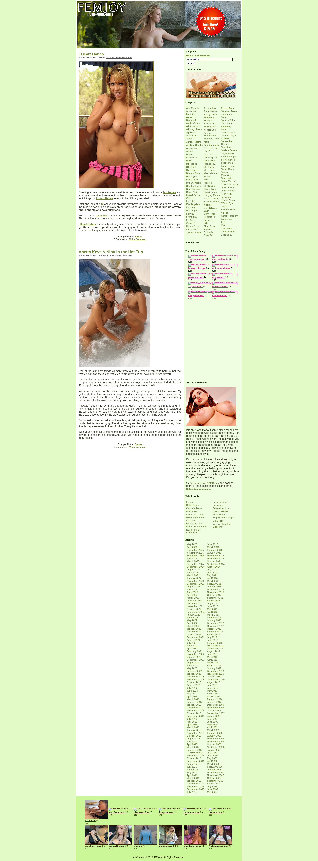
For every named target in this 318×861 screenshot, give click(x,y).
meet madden (211, 173)
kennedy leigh (211, 138)
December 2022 (195, 603)
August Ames (193, 148)
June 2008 (212, 755)
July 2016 (192, 766)
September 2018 (195, 716)
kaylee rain (210, 126)
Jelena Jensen (194, 232)
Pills (206, 223)
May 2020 (192, 668)
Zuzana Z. (226, 234)
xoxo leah (226, 228)
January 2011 (214, 668)
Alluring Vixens (194, 129)
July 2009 (212, 719)
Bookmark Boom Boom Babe (119, 57)
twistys (225, 206)
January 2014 (214, 586)
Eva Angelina (193, 204)
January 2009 (214, 735)
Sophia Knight (228, 156)
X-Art (223, 222)
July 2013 (212, 603)
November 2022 (195, 606)
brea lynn (191, 176)
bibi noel (191, 167)
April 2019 (192, 696)
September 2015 (195, 789)
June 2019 (192, 690)
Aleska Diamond (191, 118)
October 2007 (214, 778)
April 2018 (192, 724)
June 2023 (192, 592)
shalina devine (229, 150)
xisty (223, 225)
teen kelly (226, 193)
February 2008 (215, 766)
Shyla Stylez (227, 153)
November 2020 (195, 654)
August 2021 (193, 640)
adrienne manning (191, 112)
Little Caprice (210, 157)
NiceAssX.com (194, 523)
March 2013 (213, 614)
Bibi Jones (191, 163)
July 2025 (192, 558)
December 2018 (195, 707)
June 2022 (192, 617)
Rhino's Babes (220, 511)
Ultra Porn (218, 520)
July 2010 (212, 685)
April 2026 (192, 547)
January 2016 (194, 781)
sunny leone (228, 166)
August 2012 (213, 634)
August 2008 (213, 750)
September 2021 (195, 637)
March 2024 (193, 575)
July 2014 (212, 569)
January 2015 (214, 552)
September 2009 (216, 713)
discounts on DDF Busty (205, 483)
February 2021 (194, 651)
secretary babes (226, 128)
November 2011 (215, 645)
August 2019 (193, 685)
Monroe (208, 182)
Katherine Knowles (209, 119)
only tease (209, 213)
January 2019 (194, 704)
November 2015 (195, 786)
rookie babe (228, 108)
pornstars (218, 505)
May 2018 (192, 721)
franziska (191, 216)
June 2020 (192, 665)
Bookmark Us (202, 55)
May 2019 (192, 693)
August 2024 (193, 569)
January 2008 (214, 769)
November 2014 (215, 558)
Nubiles (208, 204)
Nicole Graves (211, 198)
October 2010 (214, 676)
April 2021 (192, 648)
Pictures (208, 220)
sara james (227, 123)
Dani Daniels (193, 189)
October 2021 (194, 634)
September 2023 (195, 583)
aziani (189, 151)
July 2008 (212, 752)
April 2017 (192, 744)
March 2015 (213, 547)
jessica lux (210, 108)
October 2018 (194, 713)
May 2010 (212, 690)
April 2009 (212, 727)
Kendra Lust (210, 129)
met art (207, 176)
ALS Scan (191, 135)
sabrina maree (229, 111)
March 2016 (193, 778)
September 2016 (195, 761)
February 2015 (215, 550)
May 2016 (192, 772)
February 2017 (194, 750)
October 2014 (214, 561)
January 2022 (194, 628)
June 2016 (192, 769)
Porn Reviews (220, 502)
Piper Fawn (210, 226)
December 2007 (215, 772)
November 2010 (215, 674)
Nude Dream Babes (196, 526)
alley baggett (193, 126)
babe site (101, 215)
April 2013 (212, 612)
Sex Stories (227, 147)
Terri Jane (226, 197)
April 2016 (192, 775)
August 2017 (193, 738)
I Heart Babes (91, 54)
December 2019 (195, 676)
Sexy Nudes (219, 514)
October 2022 (194, 609)
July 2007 (212, 786)
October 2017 (194, 735)
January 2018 (194, 730)
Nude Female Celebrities (193, 531)
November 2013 (215, 592)
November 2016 (195, 755)
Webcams (226, 219)
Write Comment (137, 239)
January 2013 (214, 620)
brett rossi (192, 179)
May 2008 (212, 758)
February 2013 (215, 617)
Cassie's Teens (194, 508)
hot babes (169, 192)
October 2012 (214, 628)
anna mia (191, 138)
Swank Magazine (226, 173)
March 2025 (193, 561)
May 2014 (212, 575)
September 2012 (216, 631)
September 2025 (195, 555)
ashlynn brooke (194, 145)
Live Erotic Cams (195, 514)
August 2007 (213, 783)
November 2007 (215, 775)
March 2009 (213, 730)
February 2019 (194, 702)
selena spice (228, 132)
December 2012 (215, 623)
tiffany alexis (228, 200)
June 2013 (212, 606)
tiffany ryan (227, 203)
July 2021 (192, 643)
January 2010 (214, 702)
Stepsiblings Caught (223, 517)
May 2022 (192, 620)
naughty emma (212, 195)
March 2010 (213, 696)
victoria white (228, 209)
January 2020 (194, 674)
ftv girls (190, 220)
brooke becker (194, 186)
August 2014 (213, 566)
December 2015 (195, 783)
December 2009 (215, 704)
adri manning (193, 108)
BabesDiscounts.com (198, 489)
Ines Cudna (192, 229)
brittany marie (193, 182)
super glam (227, 169)
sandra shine (228, 120)
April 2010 (212, 693)
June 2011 (212, 654)
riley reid (209, 235)
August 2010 (213, 682)
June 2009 (212, 721)
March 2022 (193, 626)
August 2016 (193, 764)
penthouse (209, 216)
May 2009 (212, 724)
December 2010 (215, 671)
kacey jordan (211, 114)
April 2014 (212, 578)
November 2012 (215, 626)
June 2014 (212, 572)
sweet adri (226, 178)
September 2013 (216, 597)
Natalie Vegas (211, 192)
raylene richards (208, 231)
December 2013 (215, 589)
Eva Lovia (191, 207)
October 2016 (194, 758)
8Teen (189, 502)
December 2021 (195, 631)
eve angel (191, 210)
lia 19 (207, 151)
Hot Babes (191, 511)
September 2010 (216, 679)
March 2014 (213, 581)
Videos (224, 212)
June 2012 (212, 640)
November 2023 (195, 581)
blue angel (191, 170)
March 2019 (193, 699)
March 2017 (193, 747)
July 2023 (192, 589)
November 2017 (195, 733)
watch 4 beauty (229, 216)
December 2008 (215, 738)
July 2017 (192, 741)
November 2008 (215, 741)
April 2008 (212, 761)
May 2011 (212, 657)
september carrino (227, 142)
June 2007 (212, 789)
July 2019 (192, 688)
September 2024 (195, 566)
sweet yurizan (228, 181)
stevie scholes (229, 159)
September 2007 (216, 781)
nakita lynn (210, 189)
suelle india (227, 162)
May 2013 (212, 609)
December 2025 (195, 550)
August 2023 (193, 586)
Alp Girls (190, 132)
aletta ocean (193, 123)
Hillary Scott (192, 226)
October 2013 (214, 595)
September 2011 (215, 648)
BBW (188, 160)
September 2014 (216, 564)
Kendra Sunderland (210, 134)
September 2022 (195, 612)
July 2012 (212, 637)
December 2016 (195, 752)
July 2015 (192, 792)
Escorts (190, 201)
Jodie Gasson (211, 111)
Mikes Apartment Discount (195, 519)
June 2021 (192, 645)
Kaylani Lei (209, 123)
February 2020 (194, 671)
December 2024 (195, 564)
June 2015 (212, 544)
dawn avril (191, 192)
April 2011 (212, 659)
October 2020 (194, 657)
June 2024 (192, 572)
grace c (190, 223)
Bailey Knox (192, 157)
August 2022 (193, 614)
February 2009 (215, 733)
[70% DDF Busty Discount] (211, 425)
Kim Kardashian (212, 145)
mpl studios (210, 186)
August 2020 (193, 662)
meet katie (209, 170)
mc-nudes (209, 167)
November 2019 (195, 679)
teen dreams (228, 190)
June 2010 (212, 688)
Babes (138, 236)
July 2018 (192, 719)
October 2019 (194, 682)
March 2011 (213, 662)
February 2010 (215, 699)
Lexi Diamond (211, 148)
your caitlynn (228, 231)
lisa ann (208, 154)
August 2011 (213, 651)
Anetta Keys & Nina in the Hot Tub (111, 252)
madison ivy (210, 163)
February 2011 (214, 665)
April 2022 (192, 623)
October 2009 (214, 710)
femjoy (190, 213)
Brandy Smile (193, 173)
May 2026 (192, 544)
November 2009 (215, 707)
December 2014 (215, 555)
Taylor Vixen (227, 187)
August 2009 (213, 716)
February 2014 (215, 583)
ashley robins (193, 141)
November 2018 (195, 710)
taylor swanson (229, 184)
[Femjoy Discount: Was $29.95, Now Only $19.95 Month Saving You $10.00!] (159, 48)
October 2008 (214, 744)
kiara (206, 141)
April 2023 (192, 595)
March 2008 (213, 764)
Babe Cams (192, 505)
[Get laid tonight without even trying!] (211, 97)
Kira (101, 204)
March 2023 (193, 597)
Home (189, 55)
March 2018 (193, 727)
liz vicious (209, 160)
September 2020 (195, 659)
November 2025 (195, 552)
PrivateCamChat (221, 508)
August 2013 (213, 600)
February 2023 (194, 600)
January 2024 (194, 578)
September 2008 (216, 747)
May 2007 (212, 792)
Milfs (206, 179)
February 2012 (215, 643)
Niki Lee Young (211, 201)
